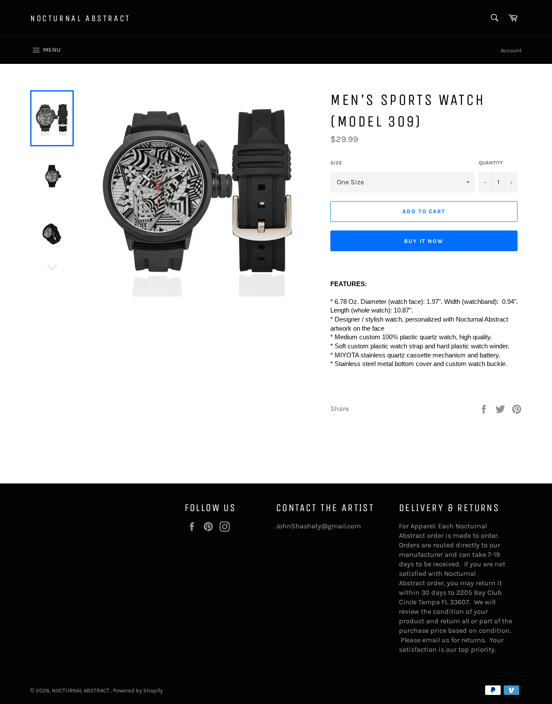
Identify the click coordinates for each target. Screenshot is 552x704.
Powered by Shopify (138, 690)
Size (336, 163)
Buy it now (424, 241)
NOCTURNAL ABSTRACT (80, 18)
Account (511, 50)
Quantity (491, 163)
